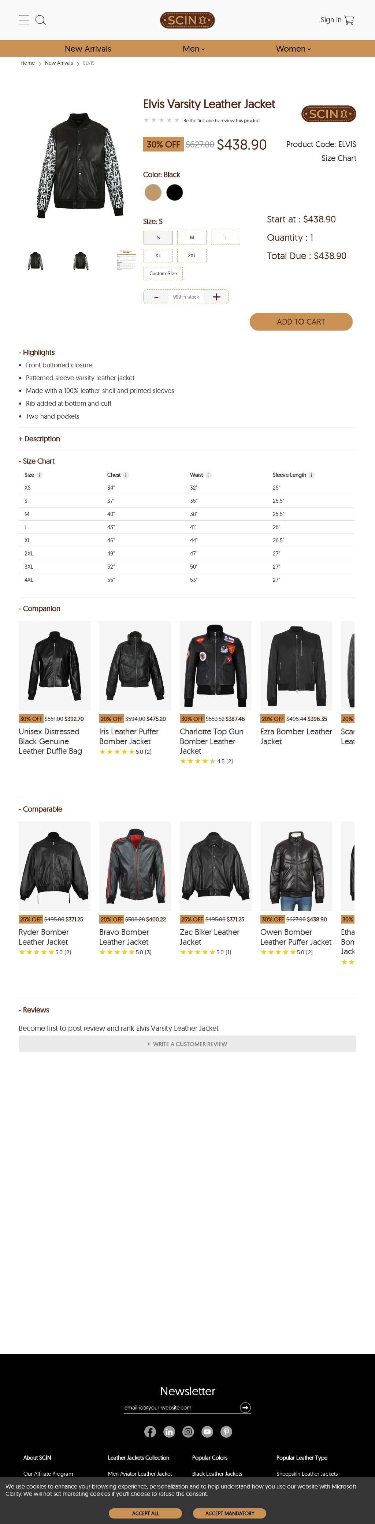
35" (193, 500)
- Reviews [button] (34, 1010)
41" (193, 527)
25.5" (278, 500)
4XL (29, 579)
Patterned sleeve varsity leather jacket (80, 378)
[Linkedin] (169, 1432)
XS (28, 487)
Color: (161, 174)
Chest (116, 474)
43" (111, 527)
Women (293, 48)
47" (193, 553)
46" (111, 540)
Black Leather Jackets (217, 1473)
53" (193, 579)
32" (193, 487)
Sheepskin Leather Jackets (307, 1473)
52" (111, 566)
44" (193, 540)
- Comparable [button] (40, 809)
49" (111, 553)
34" (111, 487)
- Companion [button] (39, 608)
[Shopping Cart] (349, 20)
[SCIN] (187, 20)
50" (193, 566)
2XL (29, 553)
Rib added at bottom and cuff (68, 403)
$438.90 (242, 144)
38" (193, 513)
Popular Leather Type (301, 1457)
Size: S (153, 221)
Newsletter (187, 1392)
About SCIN (37, 1457)
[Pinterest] (224, 1432)
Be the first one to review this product (222, 120)
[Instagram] (188, 1432)
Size (32, 474)
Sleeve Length (292, 474)
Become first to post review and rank (119, 1028)
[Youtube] (207, 1432)
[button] (153, 192)
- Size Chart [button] (37, 461)
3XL (29, 566)
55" (111, 579)
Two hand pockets (52, 416)
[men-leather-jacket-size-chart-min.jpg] (126, 261)
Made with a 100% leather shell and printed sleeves (100, 390)
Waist (199, 474)
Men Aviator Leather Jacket (140, 1473)
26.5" (278, 540)
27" (276, 553)
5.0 (139, 751)
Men (194, 48)
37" (110, 500)
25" (276, 487)
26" (276, 527)
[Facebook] (152, 1432)
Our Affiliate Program (48, 1473)
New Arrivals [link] (59, 63)
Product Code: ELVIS (321, 144)
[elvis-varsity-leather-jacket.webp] (35, 261)
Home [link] (28, 63)
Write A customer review (190, 1044)
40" (111, 513)
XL (27, 540)
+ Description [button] (39, 438)
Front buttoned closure (59, 365)
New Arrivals (88, 48)
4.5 (220, 761)
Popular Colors (209, 1457)
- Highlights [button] (37, 352)
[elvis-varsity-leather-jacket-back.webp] (80, 261)
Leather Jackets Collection (138, 1457)
